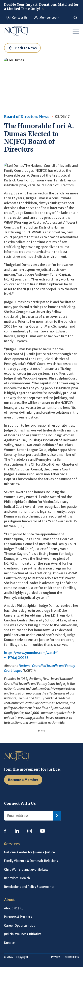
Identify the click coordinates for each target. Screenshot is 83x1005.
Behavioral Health (17, 878)
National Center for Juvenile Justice (29, 852)
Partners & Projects (18, 917)
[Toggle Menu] (76, 31)
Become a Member (23, 780)
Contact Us (19, 17)
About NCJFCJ (13, 908)
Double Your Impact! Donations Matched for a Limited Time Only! (41, 6)
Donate (9, 943)
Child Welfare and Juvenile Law (26, 869)
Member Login (49, 17)
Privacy (55, 956)
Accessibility (72, 956)
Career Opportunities (19, 925)
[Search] (75, 18)
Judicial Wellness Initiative (23, 934)
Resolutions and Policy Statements (29, 887)
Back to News (26, 48)
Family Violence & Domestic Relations (31, 861)
